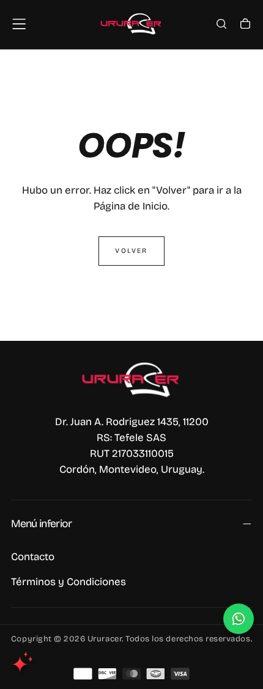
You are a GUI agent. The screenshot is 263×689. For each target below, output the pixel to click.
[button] (19, 24)
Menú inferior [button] (41, 523)
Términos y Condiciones (68, 581)
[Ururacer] (131, 379)
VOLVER (131, 251)
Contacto (32, 556)
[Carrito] (245, 25)
